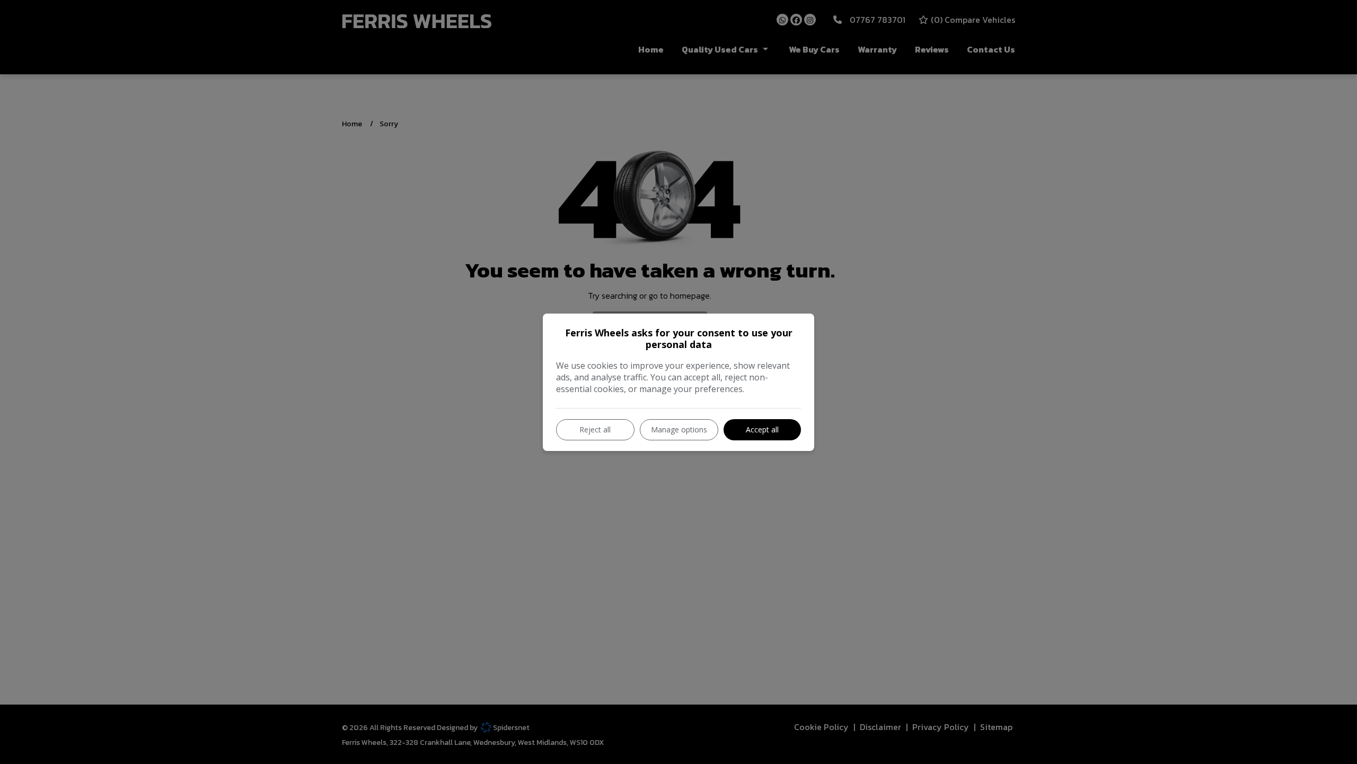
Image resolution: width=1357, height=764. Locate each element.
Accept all (762, 429)
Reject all (595, 429)
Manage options (679, 429)
